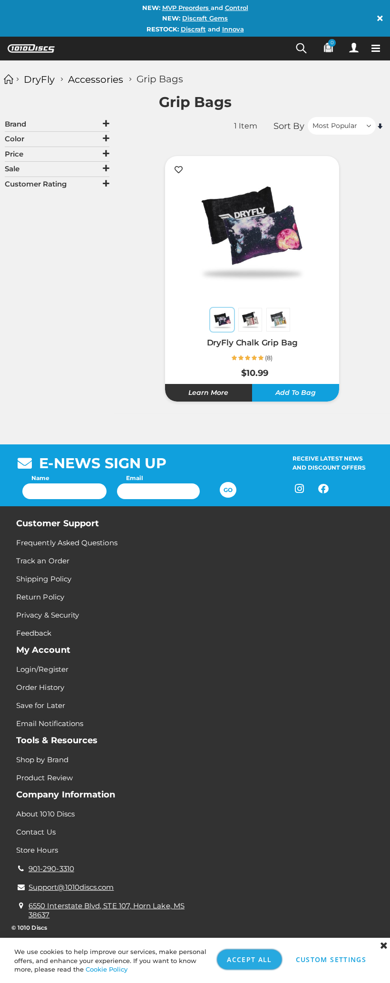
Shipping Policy (43, 578)
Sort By (288, 126)
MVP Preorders (186, 7)
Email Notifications (49, 723)
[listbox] (252, 321)
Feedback (34, 633)
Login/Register (42, 669)
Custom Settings (331, 959)
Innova (233, 29)
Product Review (44, 777)
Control (236, 7)
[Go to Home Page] (7, 79)
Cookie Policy (106, 969)
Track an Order (42, 560)
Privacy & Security (47, 614)
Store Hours (37, 850)
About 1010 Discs (45, 813)
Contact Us (36, 831)
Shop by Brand (42, 759)
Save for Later (40, 705)
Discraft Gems (205, 18)
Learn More (208, 392)
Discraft (193, 29)
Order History (40, 687)
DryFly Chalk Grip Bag (252, 342)
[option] (222, 320)
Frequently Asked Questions (66, 542)
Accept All (249, 959)
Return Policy (40, 596)
